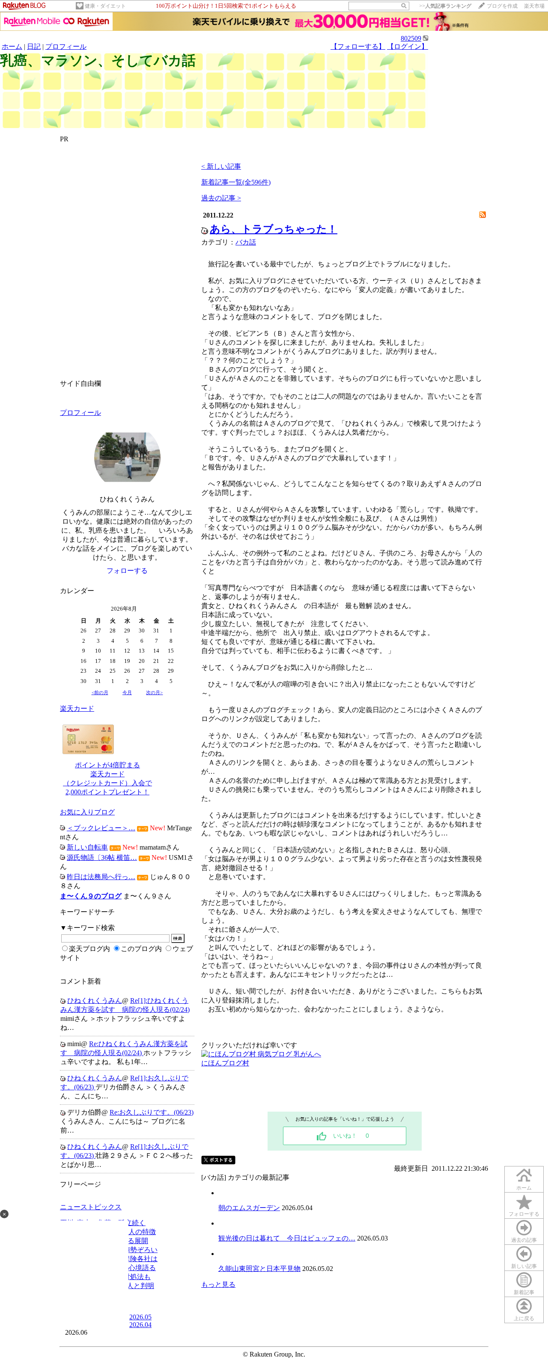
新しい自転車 (87, 847)
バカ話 (245, 242)
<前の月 (100, 692)
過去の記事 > (221, 198)
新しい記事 (524, 1266)
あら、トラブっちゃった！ (273, 229)
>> (445, 6)
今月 (127, 692)
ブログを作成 (502, 6)
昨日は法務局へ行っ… (101, 876)
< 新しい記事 (221, 166)
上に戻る (524, 1318)
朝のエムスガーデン (249, 1207)
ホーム (12, 46)
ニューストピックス (91, 1207)
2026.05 (140, 1317)
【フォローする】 (358, 46)
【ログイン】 (407, 46)
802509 (411, 38)
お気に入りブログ (87, 812)
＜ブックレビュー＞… (101, 828)
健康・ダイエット (105, 6)
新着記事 (524, 1292)
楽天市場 (534, 6)
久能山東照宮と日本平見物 (259, 1268)
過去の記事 (524, 1240)
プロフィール (65, 46)
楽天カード (77, 708)
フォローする (524, 1214)
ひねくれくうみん (94, 1000)
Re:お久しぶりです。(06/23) (152, 1112)
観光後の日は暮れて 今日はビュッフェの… (286, 1238)
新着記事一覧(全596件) (236, 182)
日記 (34, 46)
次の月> (154, 692)
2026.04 (140, 1324)
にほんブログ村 (225, 1063)
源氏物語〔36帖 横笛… (102, 857)
